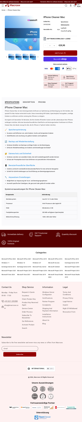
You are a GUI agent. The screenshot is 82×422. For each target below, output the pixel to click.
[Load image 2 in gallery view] (18, 57)
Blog (44, 324)
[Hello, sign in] (70, 5)
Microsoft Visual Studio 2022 (55, 276)
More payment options (60, 64)
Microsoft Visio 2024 (8, 274)
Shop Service (28, 287)
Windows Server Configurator (48, 293)
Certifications (47, 298)
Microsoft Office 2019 (40, 259)
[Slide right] (38, 57)
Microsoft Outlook (54, 267)
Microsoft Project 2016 (40, 270)
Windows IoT (37, 263)
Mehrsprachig (65, 25)
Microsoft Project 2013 (55, 270)
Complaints (46, 305)
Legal (65, 287)
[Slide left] (6, 57)
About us (45, 320)
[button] (3, 5)
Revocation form (69, 312)
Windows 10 (21, 263)
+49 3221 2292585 (11, 301)
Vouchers (25, 296)
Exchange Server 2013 (9, 267)
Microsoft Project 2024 (72, 267)
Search (24, 328)
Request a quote (28, 292)
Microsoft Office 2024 (9, 259)
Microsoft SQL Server (39, 267)
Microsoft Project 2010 (72, 270)
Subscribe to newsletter (27, 316)
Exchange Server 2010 (24, 267)
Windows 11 (5, 263)
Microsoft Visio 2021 (23, 274)
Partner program (48, 301)
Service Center (27, 308)
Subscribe (19, 354)
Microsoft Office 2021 (24, 259)
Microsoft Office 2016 (55, 259)
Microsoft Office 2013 (72, 259)
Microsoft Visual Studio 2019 (72, 276)
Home (3, 10)
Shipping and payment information (50, 310)
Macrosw (37, 377)
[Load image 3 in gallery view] (26, 57)
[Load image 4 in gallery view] (33, 57)
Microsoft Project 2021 (9, 270)
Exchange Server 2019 (72, 263)
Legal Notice (67, 301)
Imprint (65, 305)
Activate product (28, 325)
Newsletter (6, 337)
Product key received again (30, 304)
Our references (27, 321)
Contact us (7, 287)
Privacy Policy (68, 298)
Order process (27, 312)
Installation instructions (46, 315)
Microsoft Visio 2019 (39, 274)
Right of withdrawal (70, 308)
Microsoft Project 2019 (24, 270)
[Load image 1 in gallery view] (11, 57)
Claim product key (29, 299)
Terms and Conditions (67, 293)
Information (47, 287)
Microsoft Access (54, 263)
